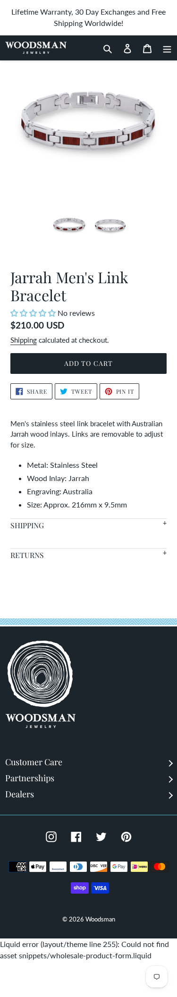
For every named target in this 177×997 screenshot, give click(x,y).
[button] (34, 312)
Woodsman (100, 919)
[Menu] (164, 47)
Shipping (23, 340)
